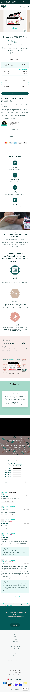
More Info (15, 129)
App (14, 663)
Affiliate (15, 639)
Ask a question (15, 136)
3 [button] (15, 596)
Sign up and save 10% (15, 660)
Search (15, 632)
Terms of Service (15, 644)
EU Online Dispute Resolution (15, 646)
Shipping (10, 44)
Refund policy (15, 641)
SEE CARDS (15, 625)
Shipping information (15, 133)
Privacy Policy (15, 651)
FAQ (15, 636)
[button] (11, 41)
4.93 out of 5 (19, 464)
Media (15, 653)
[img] (4, 496)
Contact (15, 655)
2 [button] (13, 596)
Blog (15, 634)
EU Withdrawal (15, 648)
